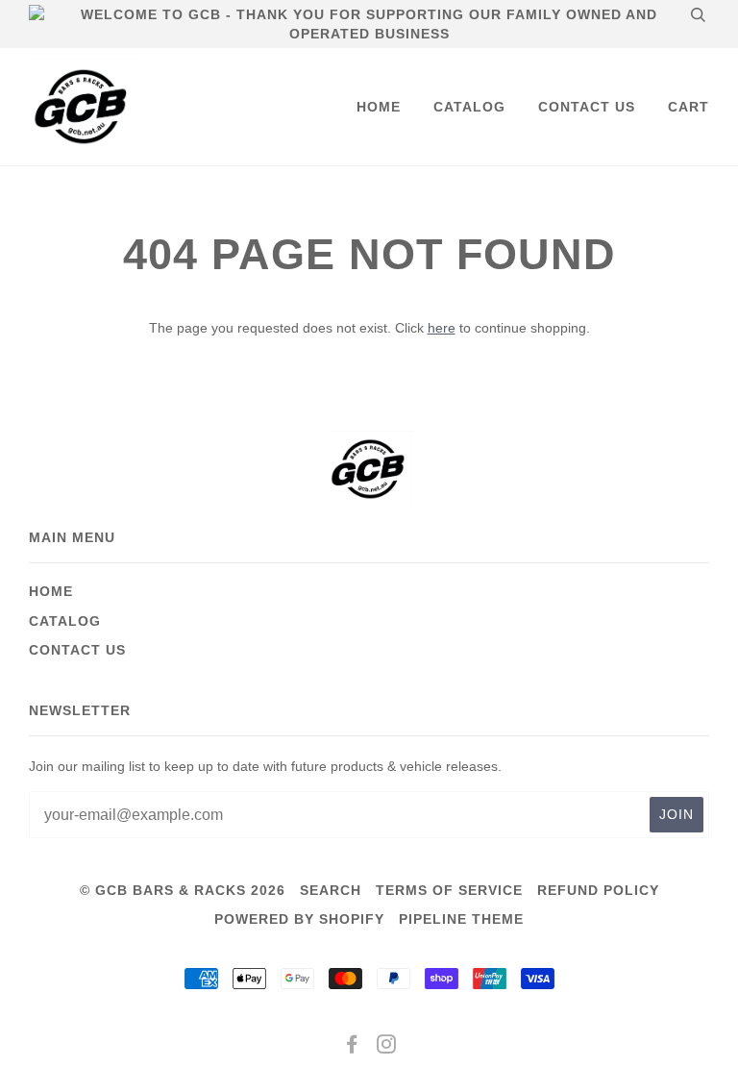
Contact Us (586, 106)
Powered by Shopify (299, 919)
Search (330, 890)
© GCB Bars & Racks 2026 (182, 890)
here (441, 327)
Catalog (469, 106)
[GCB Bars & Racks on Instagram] (387, 1047)
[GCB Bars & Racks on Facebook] (352, 1047)
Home (379, 106)
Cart (688, 106)
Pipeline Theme (461, 919)
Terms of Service (449, 890)
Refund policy (598, 890)
